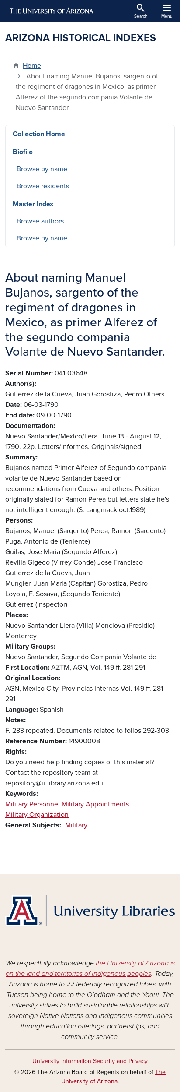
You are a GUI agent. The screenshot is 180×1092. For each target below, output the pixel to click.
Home (32, 65)
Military (76, 825)
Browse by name (42, 169)
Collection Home (39, 134)
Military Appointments (95, 804)
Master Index (33, 204)
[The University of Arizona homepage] (51, 11)
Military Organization (37, 814)
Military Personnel (32, 804)
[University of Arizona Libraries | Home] (90, 910)
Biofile (23, 152)
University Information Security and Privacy (90, 1061)
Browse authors (40, 221)
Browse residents (43, 186)
